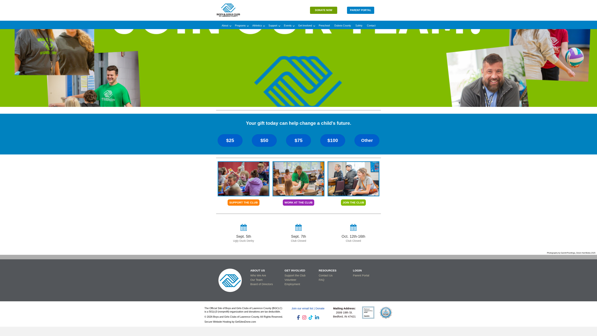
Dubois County (342, 25)
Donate (319, 308)
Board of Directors (261, 284)
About (225, 25)
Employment (292, 284)
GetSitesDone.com (245, 321)
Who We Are (258, 275)
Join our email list (302, 308)
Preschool (324, 25)
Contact (371, 25)
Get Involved (305, 25)
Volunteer (290, 279)
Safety (358, 25)
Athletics (257, 25)
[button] (230, 26)
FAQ (321, 279)
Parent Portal (361, 275)
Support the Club (295, 275)
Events (288, 25)
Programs (240, 25)
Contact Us (326, 275)
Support (272, 25)
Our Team (256, 279)
